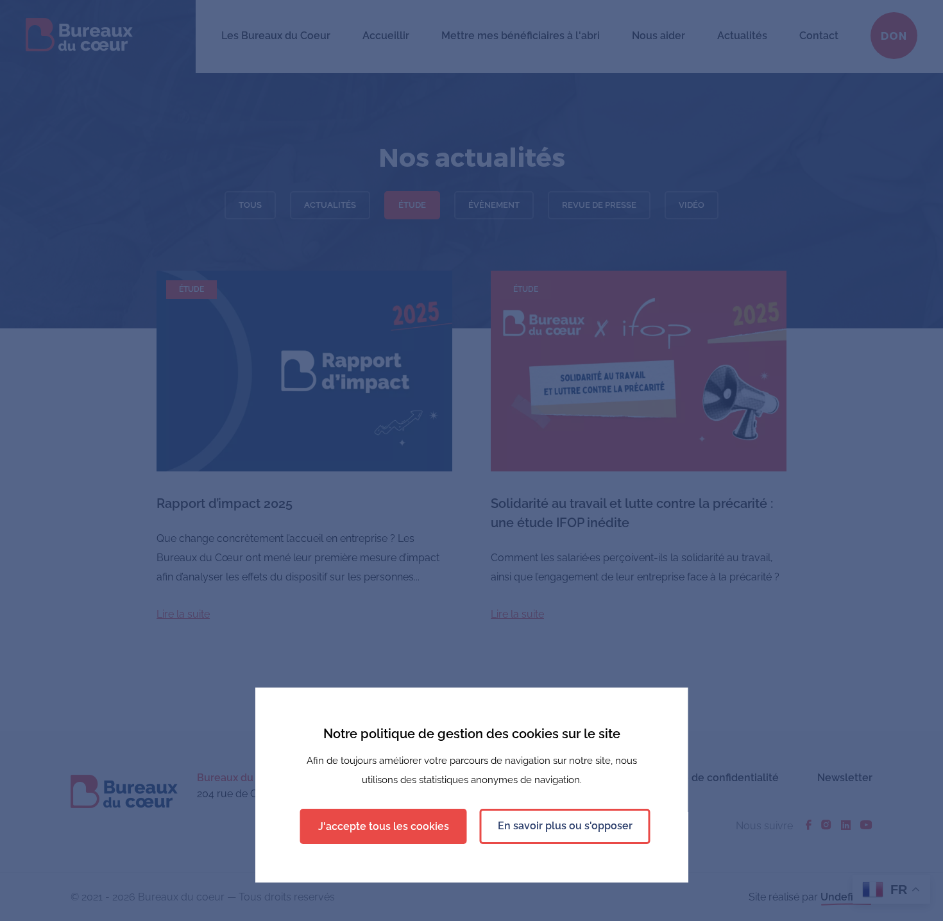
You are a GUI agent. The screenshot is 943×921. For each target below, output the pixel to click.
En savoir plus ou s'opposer (565, 826)
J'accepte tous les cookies (383, 826)
